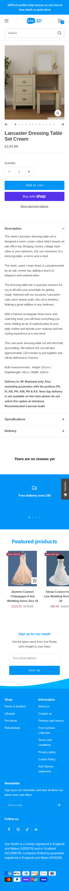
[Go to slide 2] (19, 124)
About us (43, 706)
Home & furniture (15, 706)
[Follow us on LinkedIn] (36, 829)
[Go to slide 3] (22, 124)
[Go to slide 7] (36, 124)
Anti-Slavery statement (46, 769)
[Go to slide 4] (25, 124)
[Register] (59, 805)
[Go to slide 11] (50, 124)
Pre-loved (11, 720)
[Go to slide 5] (29, 124)
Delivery (10, 431)
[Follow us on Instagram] (18, 829)
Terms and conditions (45, 742)
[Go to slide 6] (32, 124)
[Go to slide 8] (39, 124)
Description (13, 228)
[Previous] (6, 124)
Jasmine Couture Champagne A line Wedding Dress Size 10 (22, 596)
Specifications (15, 419)
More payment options (34, 206)
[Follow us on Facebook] (9, 829)
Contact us (45, 713)
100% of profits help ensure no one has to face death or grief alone (34, 7)
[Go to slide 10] (46, 124)
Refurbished (12, 727)
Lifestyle (10, 713)
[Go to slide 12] (53, 124)
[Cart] (60, 21)
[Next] (62, 124)
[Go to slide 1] (15, 124)
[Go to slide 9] (43, 124)
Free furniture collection (46, 730)
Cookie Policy (47, 759)
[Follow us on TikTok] (27, 829)
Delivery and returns (51, 720)
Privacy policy (47, 752)
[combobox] (27, 33)
